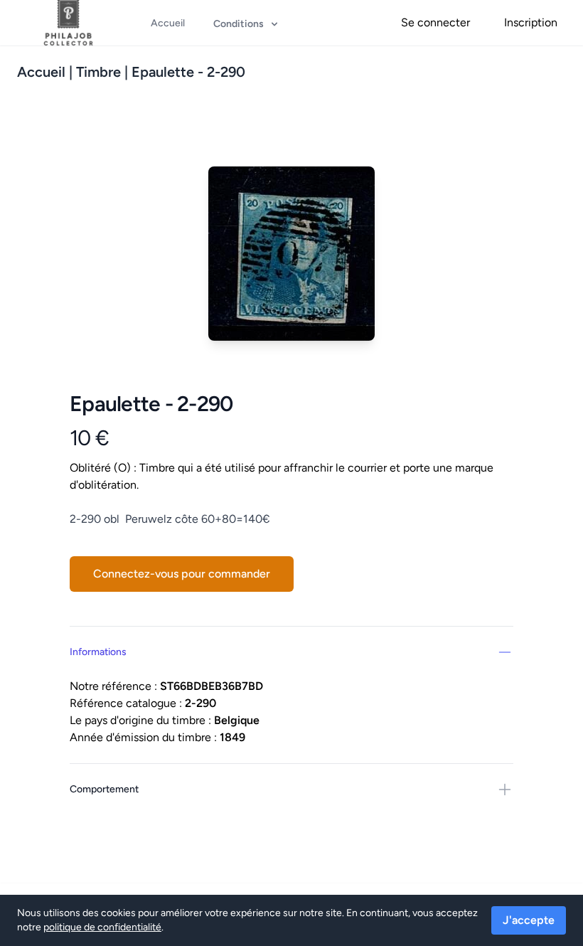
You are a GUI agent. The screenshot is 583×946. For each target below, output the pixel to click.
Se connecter (435, 22)
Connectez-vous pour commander (181, 573)
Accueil (41, 71)
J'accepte (529, 920)
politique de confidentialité (102, 927)
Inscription (530, 22)
